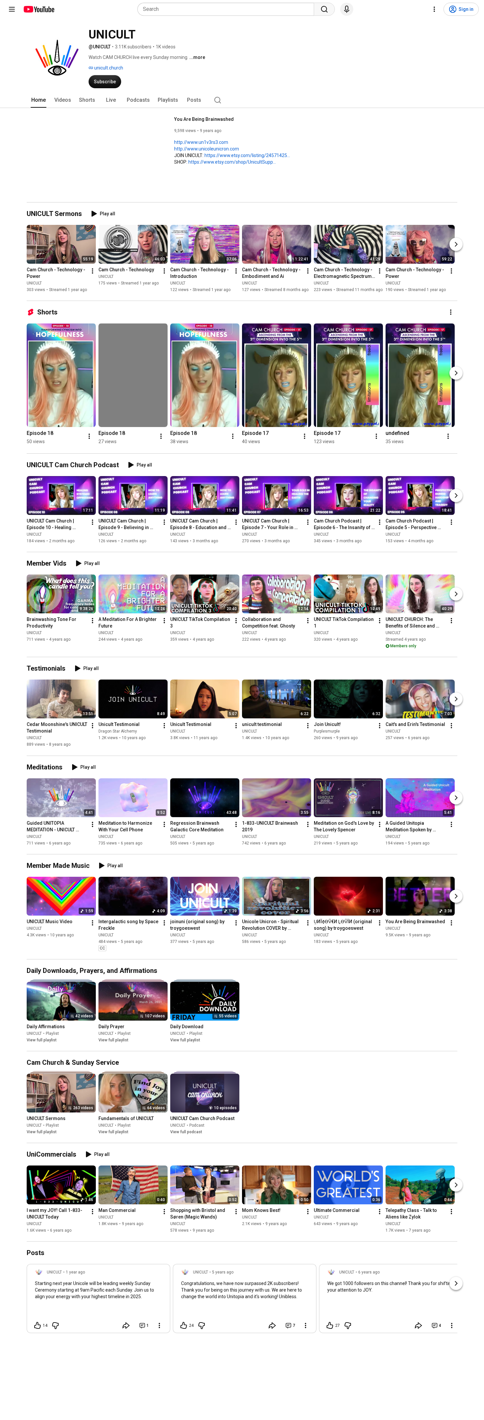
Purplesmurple (327, 731)
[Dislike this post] (55, 1325)
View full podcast (186, 1132)
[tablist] (242, 100)
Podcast (196, 1125)
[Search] (324, 9)
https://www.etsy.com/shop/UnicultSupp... (232, 162)
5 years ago (222, 1272)
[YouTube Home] (38, 9)
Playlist (52, 1033)
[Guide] (12, 9)
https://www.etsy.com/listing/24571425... (247, 155)
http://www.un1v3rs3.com (201, 142)
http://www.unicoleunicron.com (206, 148)
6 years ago (369, 1272)
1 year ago (75, 1272)
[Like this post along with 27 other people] (330, 1325)
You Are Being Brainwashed (204, 119)
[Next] (456, 244)
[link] (98, 1300)
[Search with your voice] (346, 9)
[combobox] (227, 9)
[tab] (38, 100)
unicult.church (108, 67)
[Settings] (434, 9)
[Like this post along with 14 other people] (37, 1325)
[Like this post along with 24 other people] (183, 1325)
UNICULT (34, 283)
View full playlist (42, 1040)
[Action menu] (159, 1325)
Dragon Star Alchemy (117, 731)
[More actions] (92, 271)
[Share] (126, 1325)
